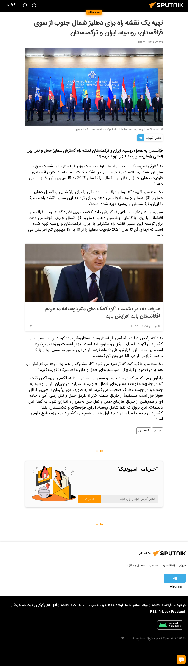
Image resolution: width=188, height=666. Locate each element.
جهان (157, 431)
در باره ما (179, 605)
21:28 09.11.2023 (150, 42)
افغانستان (169, 565)
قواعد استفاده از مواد (156, 605)
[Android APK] (170, 625)
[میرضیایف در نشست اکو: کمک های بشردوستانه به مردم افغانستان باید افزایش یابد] (94, 273)
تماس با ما (132, 605)
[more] (30, 326)
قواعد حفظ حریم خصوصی (104, 605)
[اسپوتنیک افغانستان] (167, 9)
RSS (153, 612)
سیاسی (153, 565)
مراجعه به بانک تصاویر (90, 129)
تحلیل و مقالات (135, 565)
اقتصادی (143, 431)
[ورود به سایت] (34, 5)
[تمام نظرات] (181, 659)
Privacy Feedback (172, 612)
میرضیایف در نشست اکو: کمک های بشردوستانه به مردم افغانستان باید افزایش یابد (102, 312)
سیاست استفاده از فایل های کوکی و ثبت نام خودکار (47, 605)
